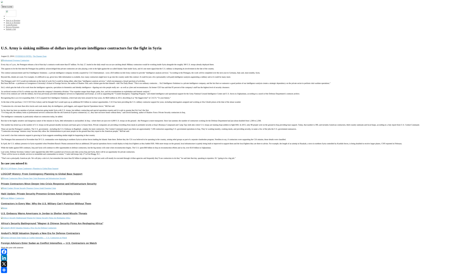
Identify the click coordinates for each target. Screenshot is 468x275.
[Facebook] (234, 252)
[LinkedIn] (234, 258)
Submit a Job (11, 29)
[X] (234, 264)
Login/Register (11, 25)
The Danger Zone (40, 56)
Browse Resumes (12, 27)
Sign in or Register (13, 20)
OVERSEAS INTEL (23, 56)
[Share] (234, 270)
